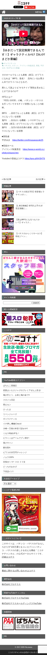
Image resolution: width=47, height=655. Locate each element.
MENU (39, 12)
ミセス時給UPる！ (11, 433)
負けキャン (8, 443)
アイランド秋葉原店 (27, 66)
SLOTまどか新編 (13, 68)
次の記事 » (40, 179)
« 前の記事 (6, 179)
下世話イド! (8, 471)
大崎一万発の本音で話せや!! (15, 428)
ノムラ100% (8, 457)
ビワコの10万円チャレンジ (15, 452)
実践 (37, 66)
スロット (15, 66)
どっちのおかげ (10, 467)
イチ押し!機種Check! (12, 424)
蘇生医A (6, 448)
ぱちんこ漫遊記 (10, 386)
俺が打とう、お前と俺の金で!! (16, 395)
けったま (7, 409)
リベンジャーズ (10, 414)
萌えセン (7, 405)
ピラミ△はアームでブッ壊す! (16, 438)
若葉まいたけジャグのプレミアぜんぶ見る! (22, 390)
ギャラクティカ (10, 63)
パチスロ (7, 66)
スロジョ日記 (9, 400)
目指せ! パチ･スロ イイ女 (14, 462)
